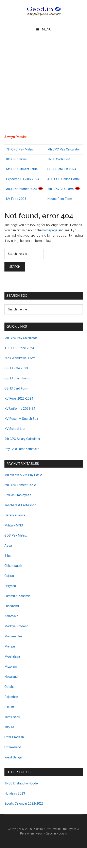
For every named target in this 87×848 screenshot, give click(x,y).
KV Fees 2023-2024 (18, 398)
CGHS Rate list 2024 (61, 169)
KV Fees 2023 (16, 199)
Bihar (8, 556)
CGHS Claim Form (17, 378)
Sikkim (9, 707)
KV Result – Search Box (21, 419)
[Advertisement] (43, 86)
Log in (63, 833)
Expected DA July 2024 (22, 179)
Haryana (10, 586)
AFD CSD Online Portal (63, 179)
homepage (49, 230)
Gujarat (9, 576)
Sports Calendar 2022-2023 (24, 803)
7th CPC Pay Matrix (20, 149)
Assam (9, 545)
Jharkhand (11, 606)
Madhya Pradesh (16, 626)
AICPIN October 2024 (21, 189)
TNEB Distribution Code (21, 783)
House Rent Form (59, 199)
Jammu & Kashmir (17, 596)
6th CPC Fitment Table (20, 485)
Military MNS (13, 525)
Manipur (10, 646)
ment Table (30, 169)
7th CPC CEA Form (60, 189)
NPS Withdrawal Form (19, 358)
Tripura (9, 727)
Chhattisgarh (13, 566)
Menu (46, 29)
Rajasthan (11, 697)
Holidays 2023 (15, 793)
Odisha (9, 687)
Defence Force (14, 515)
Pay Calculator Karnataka (21, 449)
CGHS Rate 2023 (16, 368)
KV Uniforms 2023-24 (19, 408)
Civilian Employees (17, 495)
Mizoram (10, 666)
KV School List (14, 429)
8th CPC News (16, 159)
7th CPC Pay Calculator (63, 149)
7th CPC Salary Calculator (22, 439)
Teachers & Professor (20, 505)
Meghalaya (12, 656)
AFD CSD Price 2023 (19, 348)
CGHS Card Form (16, 388)
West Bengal (13, 757)
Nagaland (11, 677)
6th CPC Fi (13, 169)
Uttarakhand (12, 747)
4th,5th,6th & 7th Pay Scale (23, 475)
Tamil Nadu (12, 717)
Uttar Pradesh (14, 737)
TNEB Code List (58, 159)
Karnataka (11, 616)
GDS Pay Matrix (15, 535)
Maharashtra (13, 636)
